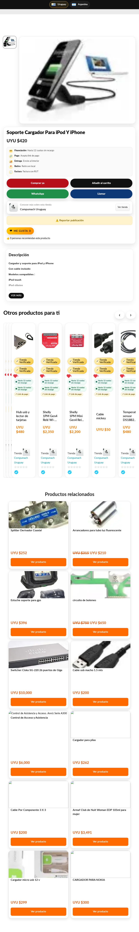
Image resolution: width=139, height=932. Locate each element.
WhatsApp (37, 194)
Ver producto (38, 562)
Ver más (16, 296)
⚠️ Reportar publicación (70, 220)
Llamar (101, 194)
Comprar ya (37, 183)
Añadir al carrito (101, 183)
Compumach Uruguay (21, 460)
